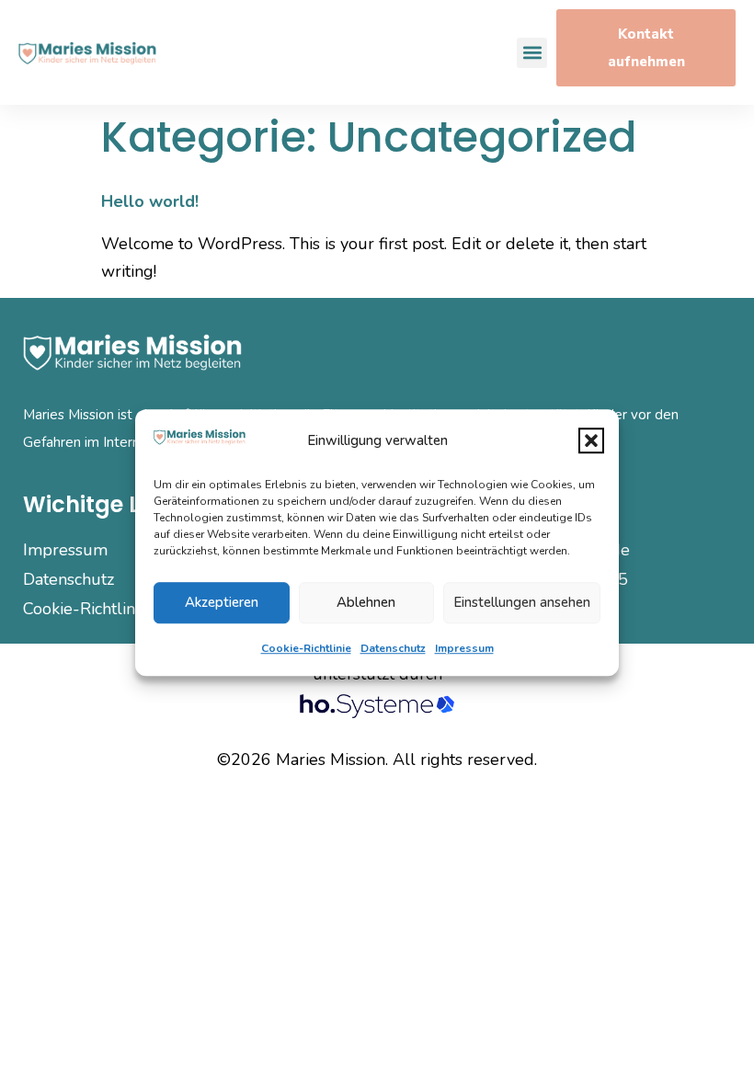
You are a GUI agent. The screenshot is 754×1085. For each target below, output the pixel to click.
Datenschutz (393, 648)
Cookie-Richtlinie (306, 648)
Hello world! (150, 201)
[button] (591, 440)
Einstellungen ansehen (521, 602)
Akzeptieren (221, 602)
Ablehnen (366, 602)
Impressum (464, 648)
